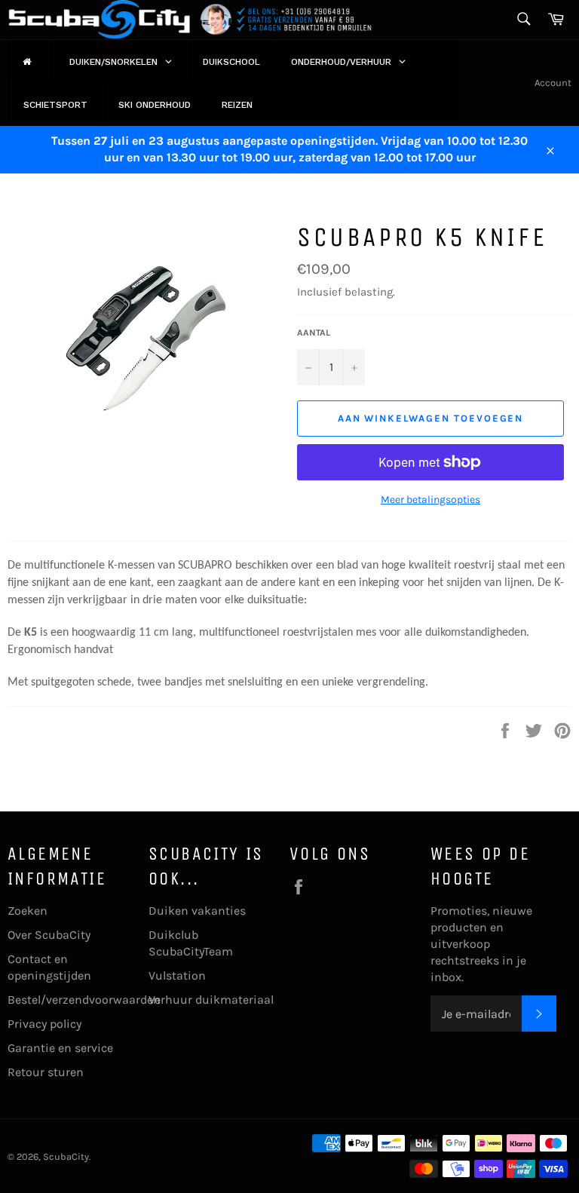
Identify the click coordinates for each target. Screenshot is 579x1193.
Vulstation (177, 975)
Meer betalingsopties (430, 499)
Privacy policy (44, 1024)
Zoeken (27, 910)
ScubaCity (66, 1156)
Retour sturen (46, 1072)
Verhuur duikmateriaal (211, 999)
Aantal (313, 332)
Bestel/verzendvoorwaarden (84, 999)
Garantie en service (60, 1048)
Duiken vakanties (197, 910)
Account (553, 82)
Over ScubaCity (49, 935)
